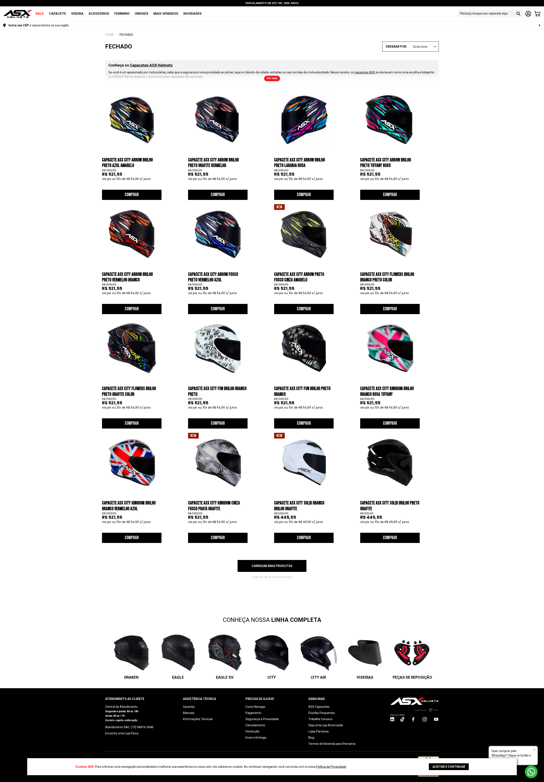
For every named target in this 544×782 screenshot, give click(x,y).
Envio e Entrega (255, 737)
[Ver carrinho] (537, 13)
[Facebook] (413, 719)
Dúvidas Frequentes (321, 713)
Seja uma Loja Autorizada (325, 725)
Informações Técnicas (198, 719)
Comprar (132, 195)
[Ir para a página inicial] (414, 701)
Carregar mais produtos (272, 566)
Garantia (188, 706)
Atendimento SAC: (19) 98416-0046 (129, 727)
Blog (311, 737)
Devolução (252, 731)
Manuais (188, 713)
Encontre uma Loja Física (121, 733)
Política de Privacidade (331, 766)
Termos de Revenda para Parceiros (332, 743)
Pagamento (253, 713)
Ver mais (272, 78)
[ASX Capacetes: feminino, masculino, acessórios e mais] (18, 14)
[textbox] (486, 13)
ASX (109, 34)
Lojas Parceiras (318, 731)
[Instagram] (392, 720)
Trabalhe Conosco (320, 719)
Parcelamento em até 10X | (272, 3)
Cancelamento (255, 725)
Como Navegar (255, 706)
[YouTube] (436, 719)
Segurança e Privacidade (262, 719)
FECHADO (126, 34)
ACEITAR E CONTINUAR (448, 766)
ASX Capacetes (318, 706)
